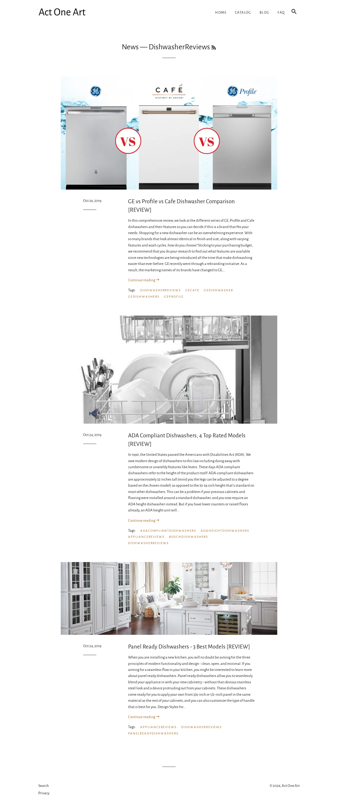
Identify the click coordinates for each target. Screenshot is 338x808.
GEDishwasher (218, 290)
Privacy (43, 793)
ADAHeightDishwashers (225, 531)
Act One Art (291, 786)
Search (43, 786)
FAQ (281, 12)
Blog (264, 12)
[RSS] (213, 48)
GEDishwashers (143, 296)
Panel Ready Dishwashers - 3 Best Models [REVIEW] (189, 647)
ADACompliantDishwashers (168, 531)
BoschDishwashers (188, 537)
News (130, 47)
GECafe (192, 290)
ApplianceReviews (146, 537)
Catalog (243, 12)
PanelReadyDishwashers (153, 733)
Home (221, 12)
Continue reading (142, 280)
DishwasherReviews (160, 290)
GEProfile (174, 296)
